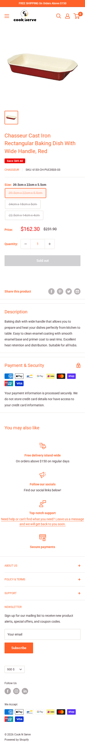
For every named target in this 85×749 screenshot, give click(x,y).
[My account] (67, 16)
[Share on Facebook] (51, 291)
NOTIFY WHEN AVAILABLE (42, 274)
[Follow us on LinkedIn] (25, 691)
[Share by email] (77, 291)
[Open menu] (7, 16)
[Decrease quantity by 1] (25, 244)
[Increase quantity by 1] (49, 244)
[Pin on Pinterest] (60, 291)
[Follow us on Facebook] (8, 691)
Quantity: (11, 244)
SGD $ (11, 669)
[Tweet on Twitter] (69, 291)
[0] (77, 16)
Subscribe (18, 648)
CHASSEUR (12, 169)
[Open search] (58, 16)
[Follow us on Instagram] (16, 691)
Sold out (42, 261)
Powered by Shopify (17, 739)
